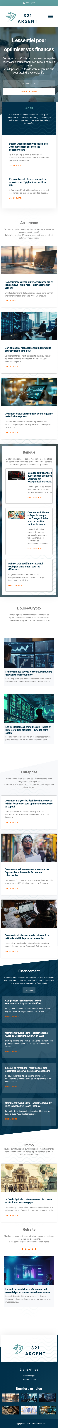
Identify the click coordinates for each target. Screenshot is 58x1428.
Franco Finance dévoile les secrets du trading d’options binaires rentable (28, 673)
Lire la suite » (16, 165)
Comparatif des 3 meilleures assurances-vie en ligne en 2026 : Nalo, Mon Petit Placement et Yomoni (29, 285)
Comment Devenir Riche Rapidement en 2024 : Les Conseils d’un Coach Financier (28, 1104)
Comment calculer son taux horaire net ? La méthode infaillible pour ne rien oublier (27, 937)
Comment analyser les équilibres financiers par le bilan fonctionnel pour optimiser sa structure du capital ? (29, 803)
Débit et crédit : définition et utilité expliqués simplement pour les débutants (25, 566)
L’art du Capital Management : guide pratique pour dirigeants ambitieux (28, 349)
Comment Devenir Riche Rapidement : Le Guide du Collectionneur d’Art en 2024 (26, 1034)
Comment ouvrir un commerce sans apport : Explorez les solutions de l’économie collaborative (27, 872)
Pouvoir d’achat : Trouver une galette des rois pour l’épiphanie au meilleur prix (28, 182)
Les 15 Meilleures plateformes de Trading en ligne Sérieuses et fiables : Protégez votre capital (28, 729)
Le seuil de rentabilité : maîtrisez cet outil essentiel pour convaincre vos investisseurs (27, 1069)
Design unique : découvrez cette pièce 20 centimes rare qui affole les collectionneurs (28, 146)
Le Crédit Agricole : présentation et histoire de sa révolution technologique (28, 1201)
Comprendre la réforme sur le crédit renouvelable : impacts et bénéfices (23, 1002)
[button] (50, 16)
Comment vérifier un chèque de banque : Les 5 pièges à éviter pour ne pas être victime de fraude (38, 518)
